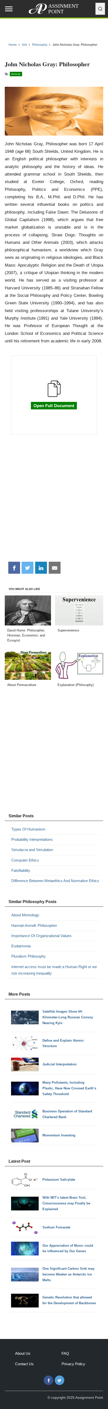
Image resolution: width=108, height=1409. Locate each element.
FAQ (65, 1353)
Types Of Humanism (28, 829)
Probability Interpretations (32, 839)
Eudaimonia (21, 946)
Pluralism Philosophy (28, 956)
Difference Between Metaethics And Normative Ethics (55, 881)
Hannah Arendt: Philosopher (34, 925)
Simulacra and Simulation (32, 850)
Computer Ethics (25, 860)
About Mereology (25, 915)
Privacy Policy (73, 1364)
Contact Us (24, 1364)
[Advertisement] (54, 501)
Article (16, 74)
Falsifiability (20, 870)
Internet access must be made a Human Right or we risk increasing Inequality (54, 970)
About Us (22, 1353)
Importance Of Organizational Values (41, 936)
